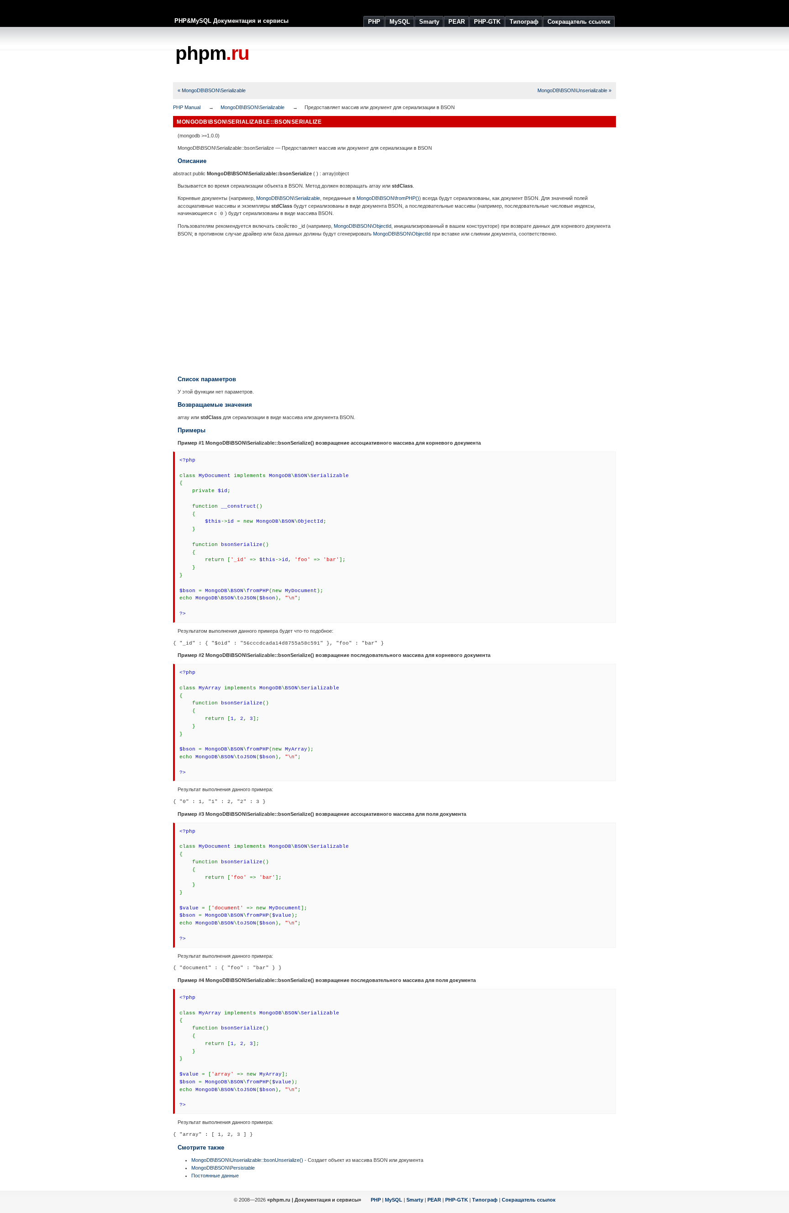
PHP (376, 1199)
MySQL (393, 1199)
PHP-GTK (456, 1199)
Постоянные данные (215, 1175)
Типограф (485, 1199)
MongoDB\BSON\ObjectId (362, 226)
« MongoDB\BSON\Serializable (212, 90)
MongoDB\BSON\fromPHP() (388, 198)
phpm (212, 53)
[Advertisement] (450, 54)
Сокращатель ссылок (529, 1199)
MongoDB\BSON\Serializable (252, 107)
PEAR (434, 1199)
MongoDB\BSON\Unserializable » (574, 90)
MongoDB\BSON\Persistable (223, 1168)
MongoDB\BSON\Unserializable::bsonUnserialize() (247, 1160)
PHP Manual (186, 107)
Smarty (414, 1199)
